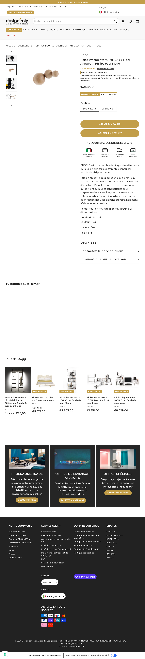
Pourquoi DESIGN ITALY (19, 539)
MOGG (97, 46)
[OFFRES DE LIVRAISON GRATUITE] (72, 459)
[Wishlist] (130, 21)
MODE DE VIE (106, 30)
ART (116, 30)
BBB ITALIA (111, 543)
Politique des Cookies (84, 553)
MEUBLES (44, 30)
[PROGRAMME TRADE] (27, 459)
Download (88, 242)
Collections (25, 46)
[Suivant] (11, 104)
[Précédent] (11, 52)
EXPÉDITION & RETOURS (57, 7)
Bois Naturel (90, 108)
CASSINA (110, 531)
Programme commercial (20, 543)
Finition (85, 103)
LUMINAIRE (65, 30)
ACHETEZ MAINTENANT (72, 500)
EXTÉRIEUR (93, 30)
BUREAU (54, 30)
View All (110, 557)
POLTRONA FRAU (114, 535)
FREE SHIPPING (30, 30)
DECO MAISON (79, 30)
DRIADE (110, 546)
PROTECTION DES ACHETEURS (30, 7)
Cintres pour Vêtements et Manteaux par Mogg (63, 46)
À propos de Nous (17, 531)
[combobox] (76, 21)
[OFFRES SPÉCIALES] (118, 459)
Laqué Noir (108, 108)
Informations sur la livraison (103, 259)
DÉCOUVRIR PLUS (27, 500)
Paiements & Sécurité (51, 535)
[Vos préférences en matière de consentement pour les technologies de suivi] (5, 654)
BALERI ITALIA (112, 539)
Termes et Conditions (105, 69)
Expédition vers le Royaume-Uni (56, 549)
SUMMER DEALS (14, 30)
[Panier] (137, 21)
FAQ (43, 559)
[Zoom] (45, 76)
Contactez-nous (48, 531)
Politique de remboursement (87, 541)
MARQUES (124, 30)
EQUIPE (10, 7)
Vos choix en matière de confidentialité (87, 655)
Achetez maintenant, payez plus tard (56, 540)
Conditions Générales (84, 531)
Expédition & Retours (51, 545)
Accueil (10, 46)
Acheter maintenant (110, 133)
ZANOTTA (110, 554)
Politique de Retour (83, 545)
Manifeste (13, 546)
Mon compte (47, 566)
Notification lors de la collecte (44, 655)
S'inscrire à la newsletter (52, 563)
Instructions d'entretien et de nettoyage (54, 554)
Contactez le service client (102, 251)
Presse (12, 554)
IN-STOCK (11, 36)
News (11, 550)
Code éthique (15, 557)
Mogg (21, 359)
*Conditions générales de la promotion (86, 536)
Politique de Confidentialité (86, 549)
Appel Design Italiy (17, 535)
